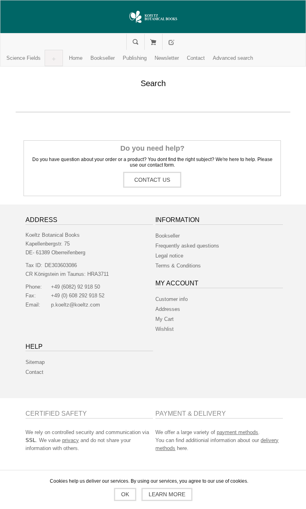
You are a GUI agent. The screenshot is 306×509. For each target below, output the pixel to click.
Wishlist (164, 329)
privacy (70, 440)
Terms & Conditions (178, 266)
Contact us (152, 180)
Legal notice (169, 256)
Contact (34, 372)
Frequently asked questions (187, 246)
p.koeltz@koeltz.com (75, 305)
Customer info (171, 299)
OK (125, 494)
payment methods (237, 432)
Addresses (167, 309)
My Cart (153, 42)
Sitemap (35, 362)
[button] (23, 58)
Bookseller (167, 236)
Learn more (167, 494)
